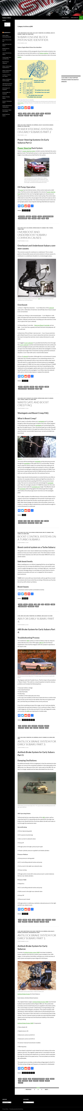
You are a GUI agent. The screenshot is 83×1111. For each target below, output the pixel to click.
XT (41, 388)
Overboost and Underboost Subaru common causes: (32, 234)
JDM (52, 33)
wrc (53, 737)
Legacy (27, 115)
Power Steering (24, 148)
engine (19, 57)
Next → (47, 1089)
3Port (25, 604)
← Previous (27, 1089)
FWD (54, 919)
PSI (39, 604)
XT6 (47, 218)
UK (26, 34)
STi (54, 33)
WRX (32, 34)
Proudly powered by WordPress (16, 1109)
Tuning (51, 227)
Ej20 (28, 33)
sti (31, 115)
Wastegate (20, 459)
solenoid (51, 307)
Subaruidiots (7, 32)
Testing (42, 727)
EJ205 (20, 113)
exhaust (28, 398)
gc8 (45, 33)
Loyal (39, 216)
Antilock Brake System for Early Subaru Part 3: (37, 743)
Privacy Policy (65, 17)
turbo (46, 386)
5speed (25, 919)
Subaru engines (44, 53)
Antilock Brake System (24, 994)
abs (20, 725)
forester (40, 33)
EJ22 (29, 113)
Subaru (20, 34)
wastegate (31, 388)
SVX (39, 218)
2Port (20, 604)
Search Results (74, 17)
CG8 (20, 1080)
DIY (35, 604)
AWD (19, 125)
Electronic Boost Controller (42, 325)
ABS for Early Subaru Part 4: (36, 620)
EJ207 (25, 113)
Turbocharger (22, 388)
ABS (28, 640)
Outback (21, 727)
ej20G (31, 33)
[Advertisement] (71, 50)
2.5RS (19, 33)
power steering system (29, 151)
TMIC (47, 227)
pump (21, 190)
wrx (41, 115)
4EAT (20, 919)
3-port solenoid (28, 343)
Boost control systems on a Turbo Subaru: (37, 538)
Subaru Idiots (6, 18)
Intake (30, 227)
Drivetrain (24, 33)
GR (32, 520)
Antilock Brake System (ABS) (41, 1001)
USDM (29, 34)
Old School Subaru (48, 125)
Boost (20, 386)
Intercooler (36, 227)
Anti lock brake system (38, 1078)
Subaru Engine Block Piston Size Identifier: (33, 38)
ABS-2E (41, 642)
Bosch (38, 919)
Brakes (24, 725)
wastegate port (36, 486)
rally (27, 727)
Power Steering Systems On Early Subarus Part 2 (35, 130)
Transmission (32, 932)
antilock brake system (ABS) (32, 952)
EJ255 (37, 113)
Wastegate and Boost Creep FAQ (33, 404)
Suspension (25, 932)
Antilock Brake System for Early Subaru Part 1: (37, 937)
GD (29, 520)
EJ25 (34, 33)
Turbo (23, 34)
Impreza (48, 33)
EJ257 (36, 33)
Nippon (36, 921)
